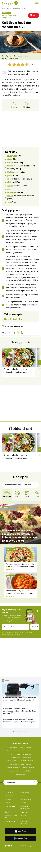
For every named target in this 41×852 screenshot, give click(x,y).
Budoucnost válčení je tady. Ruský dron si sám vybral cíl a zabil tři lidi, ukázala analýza (19, 699)
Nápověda (23, 812)
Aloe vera (28, 764)
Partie (11, 754)
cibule (9, 159)
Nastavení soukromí (23, 822)
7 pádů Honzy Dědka (11, 761)
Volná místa (9, 796)
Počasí (18, 754)
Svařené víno (31, 761)
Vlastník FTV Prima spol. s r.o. (11, 817)
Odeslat (35, 627)
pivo (9, 175)
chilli (9, 182)
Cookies (7, 812)
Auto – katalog (27, 757)
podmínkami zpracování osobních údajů (17, 633)
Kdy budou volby (26, 754)
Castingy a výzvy (25, 799)
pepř (9, 189)
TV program (21, 751)
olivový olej (12, 155)
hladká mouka (13, 172)
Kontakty (23, 803)
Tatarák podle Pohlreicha (17, 764)
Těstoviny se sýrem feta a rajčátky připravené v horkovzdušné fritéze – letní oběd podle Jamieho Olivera (20, 566)
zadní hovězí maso (15, 166)
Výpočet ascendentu (28, 767)
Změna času (30, 751)
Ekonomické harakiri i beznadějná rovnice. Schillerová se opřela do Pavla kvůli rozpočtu (19, 721)
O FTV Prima (9, 792)
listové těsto (12, 192)
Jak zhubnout (14, 747)
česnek (10, 162)
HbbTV (7, 803)
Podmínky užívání (10, 806)
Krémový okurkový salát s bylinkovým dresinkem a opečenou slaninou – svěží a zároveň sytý (15, 371)
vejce (9, 202)
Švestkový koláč (20, 774)
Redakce (23, 815)
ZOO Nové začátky (15, 757)
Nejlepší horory (11, 751)
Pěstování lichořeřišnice (13, 767)
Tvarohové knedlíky (14, 771)
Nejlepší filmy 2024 (25, 747)
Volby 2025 (23, 761)
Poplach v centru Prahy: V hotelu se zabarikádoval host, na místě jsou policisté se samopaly (19, 711)
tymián (10, 185)
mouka (10, 195)
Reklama (8, 799)
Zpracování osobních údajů (25, 807)
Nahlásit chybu (10, 821)
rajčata (10, 179)
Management (24, 792)
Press (22, 796)
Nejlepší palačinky (27, 771)
